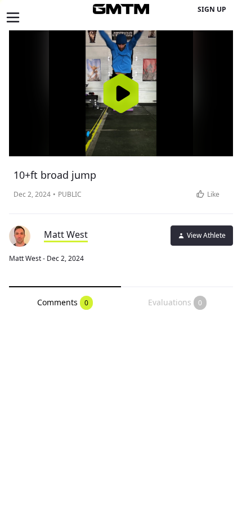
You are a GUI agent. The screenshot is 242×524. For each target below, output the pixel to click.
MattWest (66, 234)
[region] (121, 93)
